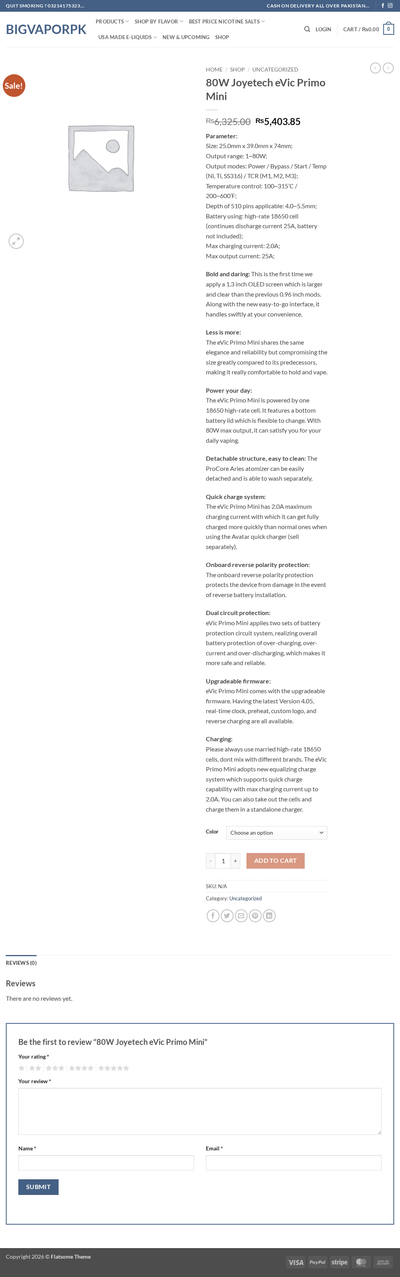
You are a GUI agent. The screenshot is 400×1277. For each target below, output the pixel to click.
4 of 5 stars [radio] (80, 1068)
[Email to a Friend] (241, 915)
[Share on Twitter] (227, 915)
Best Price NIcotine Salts (224, 21)
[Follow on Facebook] (382, 6)
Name (27, 1148)
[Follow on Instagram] (390, 6)
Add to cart (275, 860)
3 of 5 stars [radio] (53, 1068)
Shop (222, 37)
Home (214, 69)
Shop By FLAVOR (157, 21)
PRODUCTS (110, 21)
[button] (323, 29)
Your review (34, 1081)
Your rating (33, 1056)
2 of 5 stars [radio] (34, 1068)
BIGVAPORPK (45, 29)
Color (212, 832)
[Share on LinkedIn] (269, 915)
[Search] (307, 29)
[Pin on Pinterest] (255, 915)
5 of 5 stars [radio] (112, 1068)
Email (214, 1148)
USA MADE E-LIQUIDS (125, 37)
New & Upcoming (186, 37)
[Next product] (375, 68)
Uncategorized (275, 69)
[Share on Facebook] (213, 915)
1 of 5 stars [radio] (20, 1068)
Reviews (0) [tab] (21, 963)
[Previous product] (388, 68)
